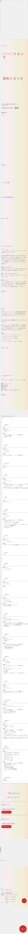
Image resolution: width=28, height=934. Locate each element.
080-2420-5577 (8, 809)
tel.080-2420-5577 (8, 141)
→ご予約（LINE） (8, 148)
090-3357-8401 (8, 823)
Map (24, 900)
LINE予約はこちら (6, 812)
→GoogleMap (7, 145)
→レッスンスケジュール (9, 146)
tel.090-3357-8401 (8, 153)
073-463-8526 (8, 893)
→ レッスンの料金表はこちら (7, 197)
